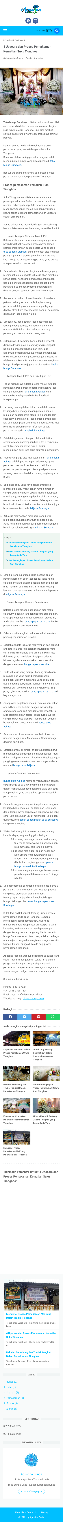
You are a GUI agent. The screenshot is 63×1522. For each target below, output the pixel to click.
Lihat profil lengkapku (31, 1491)
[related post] (16, 1038)
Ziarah (11, 1408)
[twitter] (24, 1017)
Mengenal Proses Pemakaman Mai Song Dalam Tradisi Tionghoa (15, 1151)
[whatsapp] (53, 1017)
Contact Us (32, 1512)
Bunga (12, 1381)
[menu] (5, 30)
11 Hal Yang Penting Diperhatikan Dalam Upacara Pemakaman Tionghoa (43, 1054)
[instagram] (35, 20)
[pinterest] (38, 1017)
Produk (12, 1403)
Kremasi (12, 1392)
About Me (19, 1512)
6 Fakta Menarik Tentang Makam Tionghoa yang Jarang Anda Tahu (45, 1119)
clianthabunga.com (33, 998)
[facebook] (28, 20)
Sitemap (44, 1512)
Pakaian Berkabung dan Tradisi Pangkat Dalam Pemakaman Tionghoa (14, 1088)
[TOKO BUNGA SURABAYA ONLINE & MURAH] (31, 9)
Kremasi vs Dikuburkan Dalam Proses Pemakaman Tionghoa (16, 1119)
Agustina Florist (37, 1517)
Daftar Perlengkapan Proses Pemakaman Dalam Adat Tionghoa (46, 1088)
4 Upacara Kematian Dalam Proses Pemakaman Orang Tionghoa (16, 1053)
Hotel (11, 1387)
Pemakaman (15, 1397)
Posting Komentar (34, 58)
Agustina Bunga (31, 1474)
